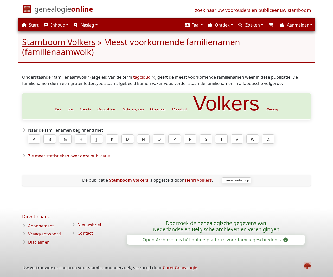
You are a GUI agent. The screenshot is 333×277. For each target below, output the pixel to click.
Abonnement (41, 226)
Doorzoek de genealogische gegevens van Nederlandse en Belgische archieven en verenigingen (216, 226)
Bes (58, 109)
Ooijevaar (158, 109)
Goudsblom (106, 109)
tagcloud (142, 77)
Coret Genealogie (180, 268)
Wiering (272, 109)
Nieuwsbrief (89, 225)
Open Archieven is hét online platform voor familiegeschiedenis (212, 239)
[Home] (307, 265)
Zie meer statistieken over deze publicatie (69, 156)
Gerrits (85, 109)
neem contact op (236, 180)
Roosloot (179, 109)
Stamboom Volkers (58, 42)
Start (33, 25)
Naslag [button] (87, 25)
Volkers (226, 103)
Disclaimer (38, 242)
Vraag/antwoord (44, 234)
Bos (70, 109)
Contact (85, 233)
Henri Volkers (198, 180)
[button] (193, 25)
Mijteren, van (133, 109)
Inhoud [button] (57, 25)
